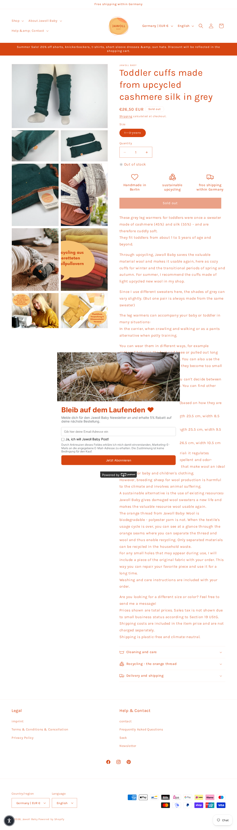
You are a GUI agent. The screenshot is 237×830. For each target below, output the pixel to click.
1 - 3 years (135, 133)
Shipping (125, 116)
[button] (17, 21)
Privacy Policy (23, 738)
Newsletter (127, 746)
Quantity (125, 143)
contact (125, 721)
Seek (123, 738)
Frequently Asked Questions (141, 729)
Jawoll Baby (30, 819)
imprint (17, 721)
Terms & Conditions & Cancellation (40, 729)
